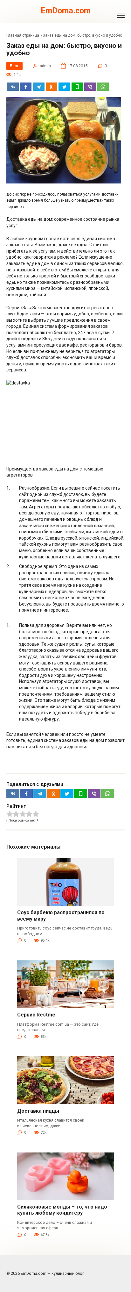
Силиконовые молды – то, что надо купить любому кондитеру (62, 1210)
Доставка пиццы (38, 1111)
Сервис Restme (36, 1015)
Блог (14, 65)
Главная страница (22, 35)
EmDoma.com (66, 10)
